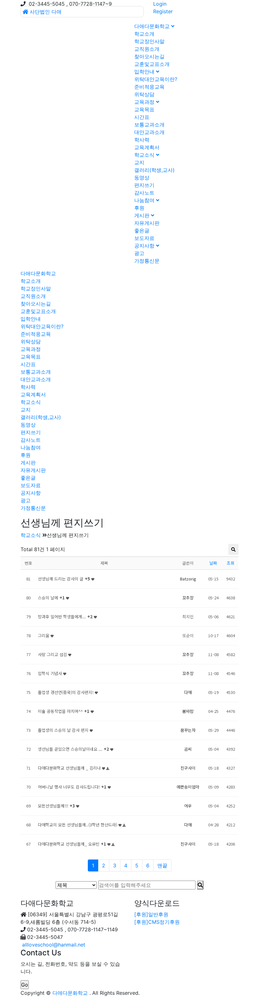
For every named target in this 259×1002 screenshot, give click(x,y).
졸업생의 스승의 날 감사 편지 (64, 730)
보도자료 (144, 238)
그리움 (44, 635)
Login (159, 4)
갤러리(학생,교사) (154, 170)
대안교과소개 (149, 132)
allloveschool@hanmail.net (53, 944)
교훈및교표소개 (152, 64)
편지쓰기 (144, 185)
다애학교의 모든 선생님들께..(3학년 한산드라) (78, 825)
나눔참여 (145, 200)
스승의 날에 (51, 598)
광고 (139, 253)
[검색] (200, 885)
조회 (230, 563)
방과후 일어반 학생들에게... (65, 617)
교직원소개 (147, 49)
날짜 (213, 563)
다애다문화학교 (152, 26)
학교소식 (145, 155)
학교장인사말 (149, 41)
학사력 (141, 140)
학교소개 (144, 34)
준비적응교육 (149, 87)
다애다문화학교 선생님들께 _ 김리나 (70, 768)
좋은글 (141, 230)
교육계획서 (147, 147)
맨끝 (162, 865)
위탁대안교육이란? (155, 79)
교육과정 (145, 102)
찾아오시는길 (149, 56)
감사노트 (144, 192)
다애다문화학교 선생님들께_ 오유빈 (72, 844)
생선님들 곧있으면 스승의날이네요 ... (73, 749)
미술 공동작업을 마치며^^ (63, 711)
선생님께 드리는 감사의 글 (64, 579)
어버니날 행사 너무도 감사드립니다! (72, 787)
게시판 (142, 215)
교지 (139, 162)
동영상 (141, 177)
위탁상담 (144, 94)
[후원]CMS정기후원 (157, 922)
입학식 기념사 (50, 673)
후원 (139, 208)
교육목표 (144, 109)
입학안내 (145, 71)
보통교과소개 (149, 124)
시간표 (141, 117)
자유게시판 (147, 223)
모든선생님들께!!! (56, 806)
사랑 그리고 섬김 (53, 654)
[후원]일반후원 (151, 914)
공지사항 (145, 245)
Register (163, 11)
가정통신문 (147, 261)
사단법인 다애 (46, 12)
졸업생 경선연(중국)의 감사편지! (66, 692)
